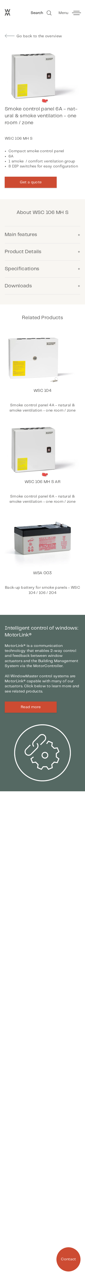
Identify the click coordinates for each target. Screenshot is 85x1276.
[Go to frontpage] (7, 14)
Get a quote (31, 182)
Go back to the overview (39, 36)
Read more (31, 707)
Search (37, 13)
